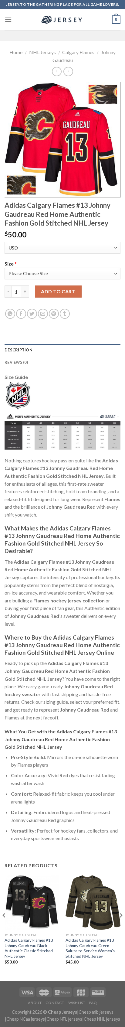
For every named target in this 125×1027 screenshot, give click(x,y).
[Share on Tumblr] (65, 314)
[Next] (121, 928)
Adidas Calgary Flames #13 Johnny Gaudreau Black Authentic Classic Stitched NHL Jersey (29, 948)
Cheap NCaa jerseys (25, 1019)
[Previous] (4, 928)
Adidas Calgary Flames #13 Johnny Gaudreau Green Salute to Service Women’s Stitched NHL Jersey (90, 948)
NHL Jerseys (42, 52)
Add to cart (58, 291)
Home (15, 52)
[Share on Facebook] (21, 314)
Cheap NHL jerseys (102, 1019)
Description (18, 349)
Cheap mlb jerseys (96, 1012)
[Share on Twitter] (32, 314)
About (35, 1002)
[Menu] (8, 19)
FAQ (93, 1002)
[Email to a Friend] (43, 314)
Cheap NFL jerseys (64, 1019)
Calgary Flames (78, 52)
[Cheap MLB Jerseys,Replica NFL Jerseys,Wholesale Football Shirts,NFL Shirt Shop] (62, 19)
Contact (55, 1002)
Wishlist (77, 1002)
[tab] (62, 350)
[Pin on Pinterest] (54, 314)
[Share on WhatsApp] (10, 314)
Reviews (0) (16, 362)
